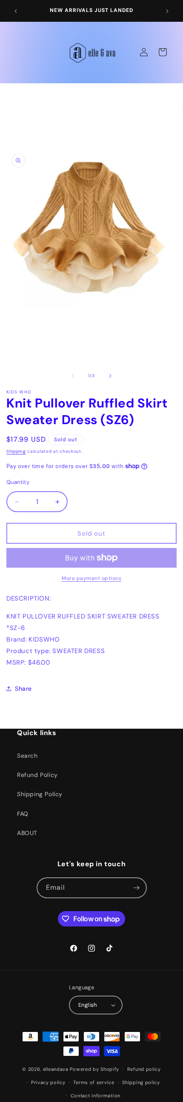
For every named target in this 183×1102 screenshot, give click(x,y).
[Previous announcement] (15, 11)
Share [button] (23, 688)
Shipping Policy (40, 794)
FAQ (23, 814)
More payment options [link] (91, 578)
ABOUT (27, 833)
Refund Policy (37, 775)
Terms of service (93, 1082)
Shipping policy (141, 1082)
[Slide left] (72, 375)
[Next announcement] (167, 11)
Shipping (16, 451)
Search (27, 755)
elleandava (56, 1069)
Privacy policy (48, 1082)
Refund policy (144, 1069)
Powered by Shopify (94, 1069)
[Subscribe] (136, 887)
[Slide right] (110, 375)
